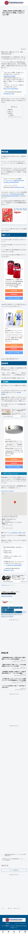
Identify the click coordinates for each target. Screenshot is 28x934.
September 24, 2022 (8, 93)
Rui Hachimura (19, 614)
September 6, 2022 (8, 570)
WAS (12, 616)
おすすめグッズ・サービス (8, 612)
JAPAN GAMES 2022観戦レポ (16, 607)
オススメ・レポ (10, 609)
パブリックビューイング (15, 117)
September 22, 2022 (19, 187)
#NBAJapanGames (19, 180)
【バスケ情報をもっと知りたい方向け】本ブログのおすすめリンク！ (14, 926)
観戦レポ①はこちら (5, 585)
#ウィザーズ (9, 180)
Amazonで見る (14, 290)
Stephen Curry (6, 616)
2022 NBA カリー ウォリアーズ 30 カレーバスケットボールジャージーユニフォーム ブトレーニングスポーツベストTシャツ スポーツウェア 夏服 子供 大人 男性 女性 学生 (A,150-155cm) (14, 335)
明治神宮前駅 (14, 532)
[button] (25, 483)
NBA (4, 609)
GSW (25, 612)
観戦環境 (10, 113)
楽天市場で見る (14, 294)
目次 (12, 107)
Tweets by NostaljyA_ (7, 596)
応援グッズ (10, 111)
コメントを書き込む (14, 870)
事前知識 (10, 109)
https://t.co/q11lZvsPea (9, 88)
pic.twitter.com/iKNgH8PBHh (11, 182)
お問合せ (8, 923)
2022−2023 (5, 607)
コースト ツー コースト (7, 491)
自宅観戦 (11, 115)
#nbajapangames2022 (9, 76)
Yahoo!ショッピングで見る (14, 298)
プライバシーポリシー (20, 923)
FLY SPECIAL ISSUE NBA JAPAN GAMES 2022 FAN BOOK (12, 195)
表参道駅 (20, 532)
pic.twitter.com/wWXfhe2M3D (14, 565)
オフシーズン (18, 612)
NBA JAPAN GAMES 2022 (8, 614)
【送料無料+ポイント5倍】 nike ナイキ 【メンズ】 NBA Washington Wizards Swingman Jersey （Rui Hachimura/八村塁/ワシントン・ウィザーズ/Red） (14, 283)
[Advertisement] (14, 33)
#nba (16, 88)
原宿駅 (23, 532)
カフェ (9, 532)
